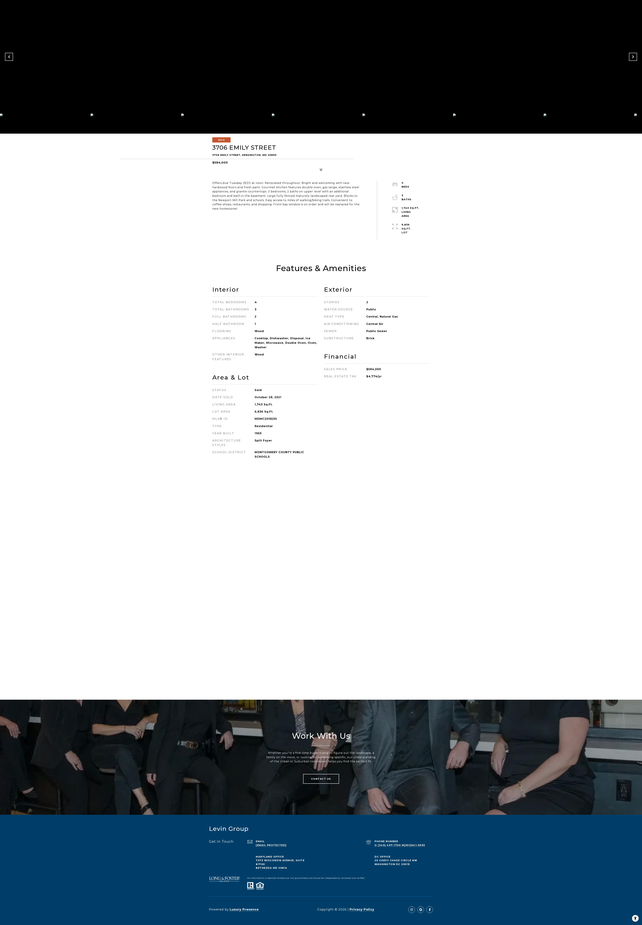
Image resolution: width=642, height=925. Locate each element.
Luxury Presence (244, 909)
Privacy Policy (362, 909)
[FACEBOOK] (429, 909)
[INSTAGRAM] (411, 909)
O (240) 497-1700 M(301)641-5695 (399, 845)
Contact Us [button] (321, 778)
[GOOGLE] (420, 909)
